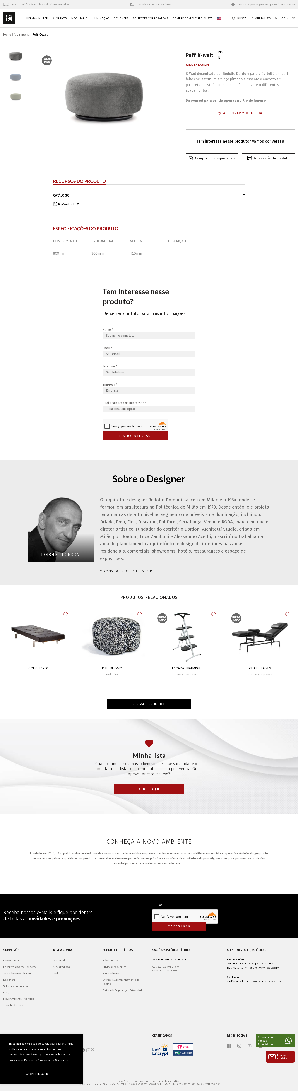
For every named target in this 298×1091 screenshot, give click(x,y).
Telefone (110, 366)
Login (56, 973)
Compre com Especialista (215, 158)
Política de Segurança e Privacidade (123, 990)
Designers (121, 18)
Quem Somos (11, 960)
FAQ (6, 992)
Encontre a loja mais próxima (20, 966)
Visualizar (38, 683)
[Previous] (43, 98)
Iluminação (100, 18)
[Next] (167, 98)
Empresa (110, 385)
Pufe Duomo (112, 668)
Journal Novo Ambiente (17, 973)
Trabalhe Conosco (13, 1005)
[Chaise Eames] (260, 636)
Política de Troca (112, 973)
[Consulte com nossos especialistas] (275, 1040)
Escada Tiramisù (186, 668)
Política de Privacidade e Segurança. (46, 1059)
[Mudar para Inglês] (219, 18)
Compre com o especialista (192, 18)
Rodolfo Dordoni (197, 65)
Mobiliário (79, 18)
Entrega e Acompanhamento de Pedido (121, 981)
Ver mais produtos (149, 704)
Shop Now (59, 18)
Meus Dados (60, 960)
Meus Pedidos (61, 966)
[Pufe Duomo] (112, 636)
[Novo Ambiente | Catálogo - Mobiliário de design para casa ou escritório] (9, 18)
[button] (240, 113)
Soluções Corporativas (150, 18)
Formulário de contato (271, 158)
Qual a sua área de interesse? (124, 403)
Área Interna (22, 34)
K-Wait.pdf (66, 204)
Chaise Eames (260, 668)
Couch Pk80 (38, 668)
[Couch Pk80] (38, 636)
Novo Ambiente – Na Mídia (18, 998)
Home (7, 34)
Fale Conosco (110, 960)
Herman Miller (37, 18)
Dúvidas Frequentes (114, 966)
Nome (108, 330)
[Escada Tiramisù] (186, 636)
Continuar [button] (37, 1074)
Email (107, 348)
